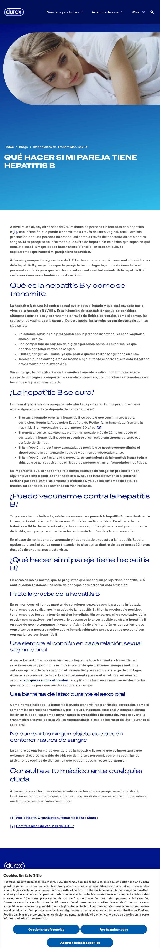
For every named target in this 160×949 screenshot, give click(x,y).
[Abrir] (152, 12)
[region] (80, 909)
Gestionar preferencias (46, 929)
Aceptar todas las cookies (80, 942)
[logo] (14, 12)
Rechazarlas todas (114, 929)
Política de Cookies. (136, 910)
